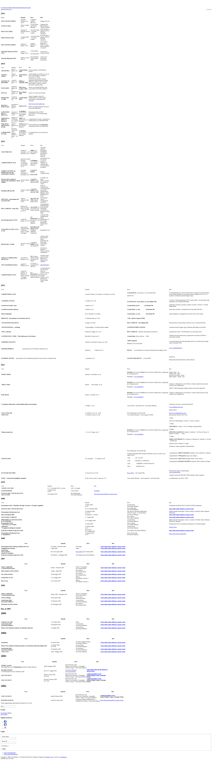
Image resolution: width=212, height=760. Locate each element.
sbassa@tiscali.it (44, 265)
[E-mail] (210, 9)
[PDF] (207, 9)
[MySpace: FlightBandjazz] (5, 725)
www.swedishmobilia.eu (175, 348)
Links (24, 7)
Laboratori (20, 7)
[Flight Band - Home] (13, 6)
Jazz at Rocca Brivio (6, 713)
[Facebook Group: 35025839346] (5, 722)
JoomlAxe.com (49, 757)
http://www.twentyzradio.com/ (37, 104)
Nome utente (5, 736)
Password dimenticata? (10, 752)
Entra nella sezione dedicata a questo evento (105, 494)
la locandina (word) (95, 678)
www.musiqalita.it (138, 376)
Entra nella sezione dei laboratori (177, 534)
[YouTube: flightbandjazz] (5, 728)
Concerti (8, 7)
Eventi (12, 7)
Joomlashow (63, 757)
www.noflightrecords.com (176, 407)
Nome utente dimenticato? (11, 754)
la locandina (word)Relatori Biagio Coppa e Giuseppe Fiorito (96, 675)
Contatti (28, 7)
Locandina (97, 490)
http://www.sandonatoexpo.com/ (177, 413)
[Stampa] (208, 9)
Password (4, 741)
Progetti (16, 7)
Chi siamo (3, 7)
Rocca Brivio (130, 473)
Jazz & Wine (4, 714)
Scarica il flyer (173, 527)
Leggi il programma (70, 671)
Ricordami (4, 746)
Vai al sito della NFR (174, 472)
